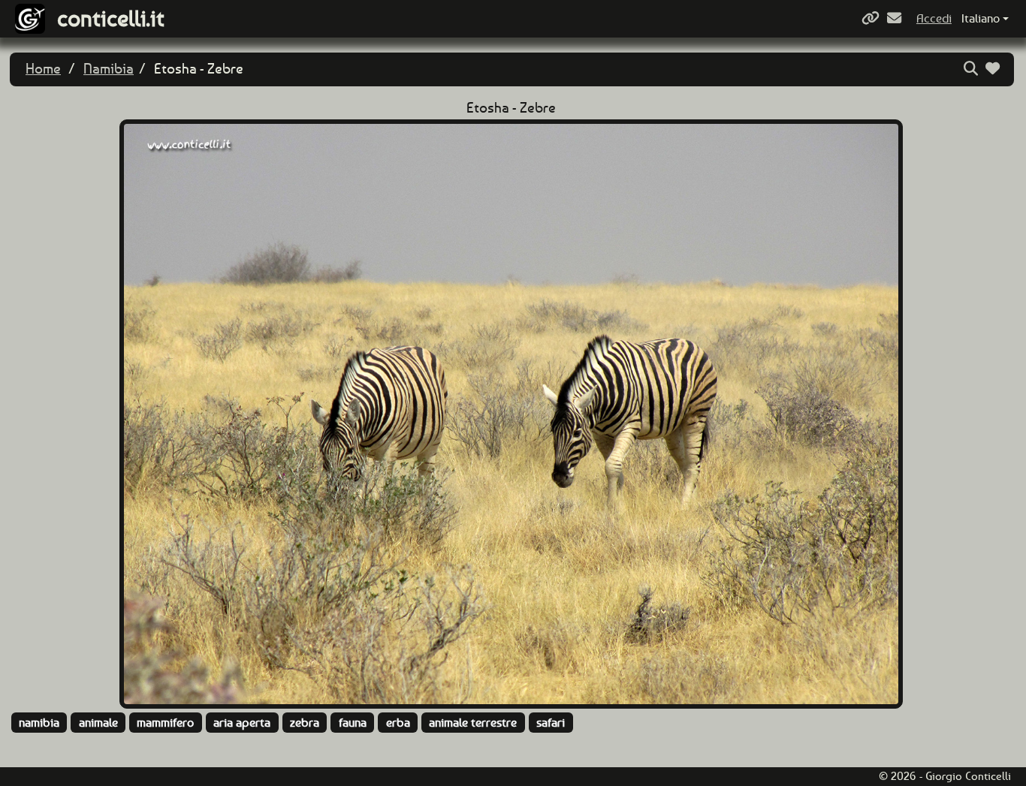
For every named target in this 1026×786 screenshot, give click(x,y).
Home (43, 68)
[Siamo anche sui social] (872, 18)
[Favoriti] (994, 69)
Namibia (108, 68)
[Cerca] (973, 69)
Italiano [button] (980, 18)
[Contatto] (896, 18)
